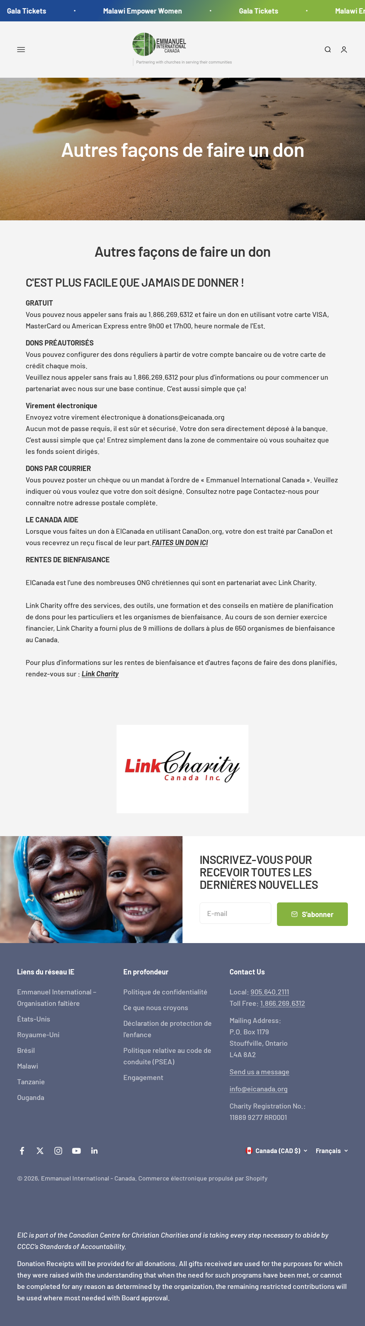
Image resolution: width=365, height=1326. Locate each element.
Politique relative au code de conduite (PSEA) (167, 1056)
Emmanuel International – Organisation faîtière (56, 997)
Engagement (143, 1077)
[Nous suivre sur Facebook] (22, 1151)
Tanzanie (31, 1081)
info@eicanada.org (259, 1088)
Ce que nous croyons (155, 1007)
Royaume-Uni (38, 1034)
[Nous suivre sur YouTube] (76, 1151)
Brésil (26, 1050)
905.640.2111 (270, 991)
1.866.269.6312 (282, 1003)
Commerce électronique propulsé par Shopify (203, 1178)
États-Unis (33, 1018)
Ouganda (30, 1097)
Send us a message (259, 1071)
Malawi (27, 1065)
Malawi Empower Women (133, 10)
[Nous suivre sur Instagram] (58, 1151)
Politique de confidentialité (165, 991)
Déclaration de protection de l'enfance (167, 1029)
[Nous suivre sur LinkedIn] (94, 1151)
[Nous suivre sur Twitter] (40, 1151)
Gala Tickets (249, 10)
